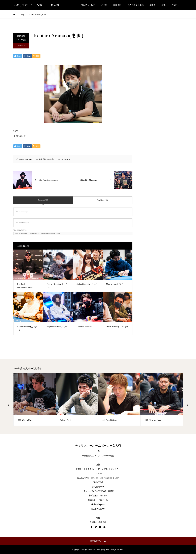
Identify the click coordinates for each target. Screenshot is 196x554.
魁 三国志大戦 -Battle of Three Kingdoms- (95, 478)
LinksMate (98, 473)
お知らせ (176, 5)
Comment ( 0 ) (43, 200)
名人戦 (104, 5)
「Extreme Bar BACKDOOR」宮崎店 (98, 491)
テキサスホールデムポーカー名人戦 (36, 5)
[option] (34, 399)
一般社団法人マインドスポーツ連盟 (98, 456)
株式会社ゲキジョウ (98, 495)
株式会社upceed (98, 504)
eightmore (28, 159)
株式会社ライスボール (98, 500)
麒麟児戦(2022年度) (21, 38)
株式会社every (98, 487)
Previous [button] (8, 404)
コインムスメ (114, 469)
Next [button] (187, 404)
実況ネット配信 (88, 5)
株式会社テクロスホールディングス (92, 469)
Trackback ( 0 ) (102, 200)
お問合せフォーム (98, 541)
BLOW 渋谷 (98, 482)
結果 (164, 5)
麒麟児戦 (117, 5)
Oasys (117, 478)
